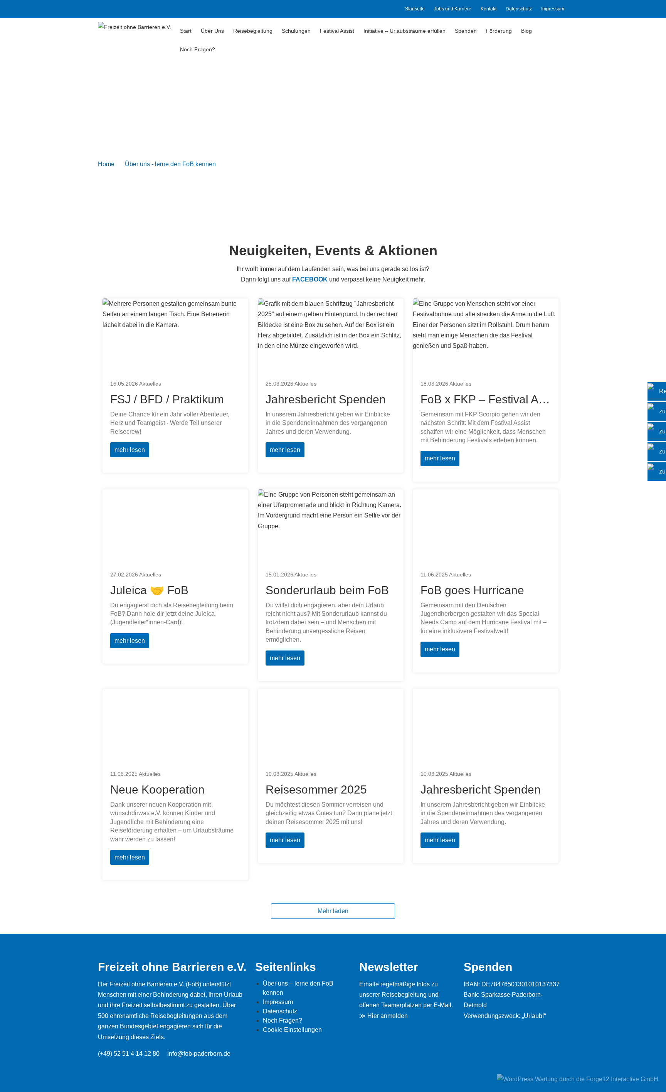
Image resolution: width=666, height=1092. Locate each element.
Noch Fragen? (197, 49)
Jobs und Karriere (452, 9)
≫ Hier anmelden (383, 1016)
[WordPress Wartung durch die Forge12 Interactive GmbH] (577, 1078)
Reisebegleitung (252, 31)
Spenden (466, 31)
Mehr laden (333, 911)
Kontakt (488, 9)
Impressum (552, 9)
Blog (526, 31)
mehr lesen (129, 450)
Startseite (415, 9)
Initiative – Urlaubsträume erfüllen (404, 31)
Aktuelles (150, 384)
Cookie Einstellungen (292, 1029)
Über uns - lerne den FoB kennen (170, 164)
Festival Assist (337, 31)
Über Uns (212, 31)
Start (186, 31)
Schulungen (296, 31)
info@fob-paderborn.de (198, 1053)
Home (106, 164)
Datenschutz (519, 9)
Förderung (499, 31)
